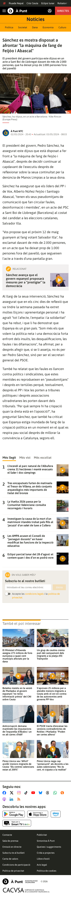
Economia (48, 27)
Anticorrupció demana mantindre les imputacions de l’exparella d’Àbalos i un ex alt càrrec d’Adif (17, 730)
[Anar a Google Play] (13, 814)
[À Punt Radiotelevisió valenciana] (19, 881)
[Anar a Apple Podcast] (4, 799)
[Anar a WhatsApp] (55, 793)
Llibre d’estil (43, 858)
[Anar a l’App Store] (37, 814)
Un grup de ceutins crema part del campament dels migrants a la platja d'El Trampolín (51, 654)
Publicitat (42, 834)
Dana (35, 27)
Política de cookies (46, 870)
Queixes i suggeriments (49, 846)
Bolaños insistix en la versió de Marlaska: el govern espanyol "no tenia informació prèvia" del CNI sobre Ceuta (17, 694)
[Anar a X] (12, 793)
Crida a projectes (45, 852)
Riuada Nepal (16, 3)
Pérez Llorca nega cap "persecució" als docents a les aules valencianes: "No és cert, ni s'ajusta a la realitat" (52, 765)
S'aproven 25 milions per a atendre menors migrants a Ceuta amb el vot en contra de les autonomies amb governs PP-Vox (51, 694)
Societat (22, 27)
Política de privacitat (13, 870)
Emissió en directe (11, 846)
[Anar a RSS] (19, 799)
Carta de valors (10, 858)
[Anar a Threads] (48, 793)
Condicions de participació (16, 864)
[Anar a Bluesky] (41, 793)
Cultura (62, 27)
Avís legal (42, 864)
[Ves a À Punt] (17, 11)
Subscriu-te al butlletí (13, 852)
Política (9, 27)
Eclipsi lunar (47, 3)
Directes (63, 10)
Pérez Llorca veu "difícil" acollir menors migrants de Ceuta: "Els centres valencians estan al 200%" (18, 765)
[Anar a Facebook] (4, 793)
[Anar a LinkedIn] (12, 799)
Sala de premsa (10, 840)
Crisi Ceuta (32, 3)
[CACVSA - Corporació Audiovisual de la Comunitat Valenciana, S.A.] (26, 890)
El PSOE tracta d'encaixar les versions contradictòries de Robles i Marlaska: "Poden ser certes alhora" (52, 730)
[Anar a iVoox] (63, 793)
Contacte (7, 834)
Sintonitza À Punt (46, 840)
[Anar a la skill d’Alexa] (56, 814)
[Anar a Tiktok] (26, 793)
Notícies (35, 19)
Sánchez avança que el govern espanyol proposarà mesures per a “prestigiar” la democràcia (25, 280)
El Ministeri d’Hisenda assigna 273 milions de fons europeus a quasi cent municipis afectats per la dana (17, 656)
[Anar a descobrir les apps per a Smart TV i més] (16, 823)
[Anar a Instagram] (19, 793)
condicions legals (34, 593)
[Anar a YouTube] (33, 793)
